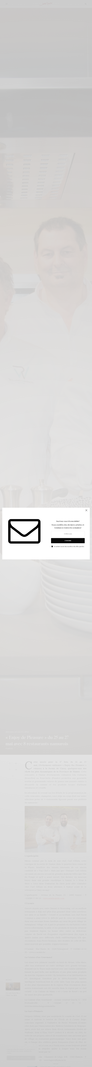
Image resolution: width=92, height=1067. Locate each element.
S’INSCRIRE (68, 541)
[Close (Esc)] (86, 511)
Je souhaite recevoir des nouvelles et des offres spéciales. (69, 546)
